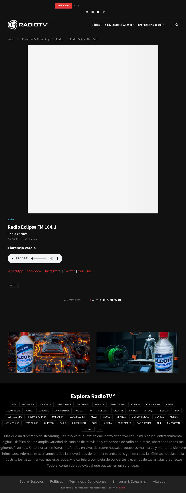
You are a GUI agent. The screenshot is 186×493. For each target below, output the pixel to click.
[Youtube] (98, 12)
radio (13, 285)
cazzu (29, 410)
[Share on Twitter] (100, 300)
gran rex (118, 410)
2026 (13, 404)
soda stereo (124, 423)
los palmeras (15, 416)
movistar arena (140, 416)
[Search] (176, 24)
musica (173, 416)
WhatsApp (15, 271)
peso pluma (31, 423)
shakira (108, 423)
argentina (45, 404)
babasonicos (64, 404)
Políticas (56, 481)
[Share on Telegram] (111, 300)
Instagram (52, 271)
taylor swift (144, 423)
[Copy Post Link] (115, 300)
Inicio (11, 39)
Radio (59, 39)
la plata (164, 410)
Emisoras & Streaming (35, 39)
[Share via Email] (119, 300)
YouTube (85, 271)
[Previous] (74, 6)
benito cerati (117, 404)
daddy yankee (62, 410)
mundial (159, 416)
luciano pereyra (37, 416)
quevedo (49, 423)
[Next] (78, 6)
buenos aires (153, 404)
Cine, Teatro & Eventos (118, 24)
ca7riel (170, 404)
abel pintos (28, 404)
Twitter (69, 271)
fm (90, 410)
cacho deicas (13, 410)
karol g (133, 410)
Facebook (34, 271)
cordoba (43, 410)
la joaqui (149, 410)
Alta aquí (159, 481)
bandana (99, 404)
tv (99, 429)
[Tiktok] (103, 12)
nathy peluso (12, 423)
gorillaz (103, 410)
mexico (106, 416)
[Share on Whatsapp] (108, 300)
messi (94, 416)
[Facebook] (82, 12)
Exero (122, 487)
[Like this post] (93, 300)
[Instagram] (93, 12)
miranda (121, 416)
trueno (88, 429)
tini (159, 423)
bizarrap (135, 404)
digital (79, 410)
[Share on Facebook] (97, 300)
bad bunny (83, 404)
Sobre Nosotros (32, 481)
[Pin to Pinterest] (104, 300)
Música (96, 24)
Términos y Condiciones (87, 481)
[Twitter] (87, 12)
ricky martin (79, 423)
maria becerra (77, 416)
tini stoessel (173, 423)
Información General (150, 24)
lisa (177, 410)
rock (94, 423)
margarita (57, 416)
